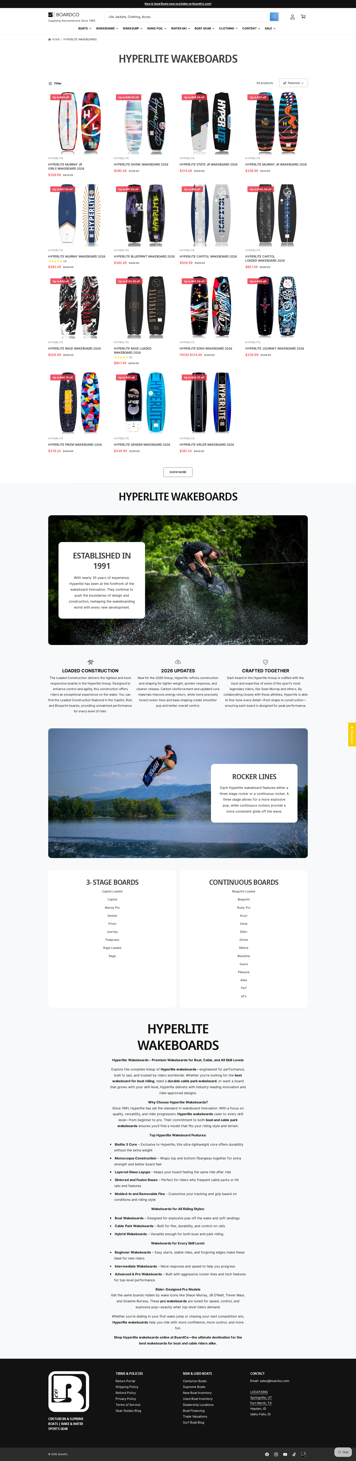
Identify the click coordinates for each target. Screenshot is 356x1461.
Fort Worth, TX (261, 1403)
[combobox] (192, 16)
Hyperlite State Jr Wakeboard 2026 (209, 164)
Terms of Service (128, 1405)
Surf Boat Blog (193, 1422)
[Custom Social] (303, 1454)
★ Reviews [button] (352, 734)
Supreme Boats (194, 1387)
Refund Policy (126, 1393)
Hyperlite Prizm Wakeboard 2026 (75, 444)
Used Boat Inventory (198, 1399)
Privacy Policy (126, 1399)
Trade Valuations (195, 1416)
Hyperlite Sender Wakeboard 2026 (142, 444)
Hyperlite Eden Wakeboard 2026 (206, 348)
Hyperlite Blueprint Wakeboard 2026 (144, 256)
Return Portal (125, 1381)
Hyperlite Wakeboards (80, 39)
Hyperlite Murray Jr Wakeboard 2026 (276, 164)
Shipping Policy (127, 1387)
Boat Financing (194, 1411)
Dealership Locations (198, 1405)
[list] (178, 686)
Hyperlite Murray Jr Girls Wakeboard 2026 (66, 166)
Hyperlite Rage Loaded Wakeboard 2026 (132, 350)
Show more (178, 472)
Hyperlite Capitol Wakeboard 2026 (208, 256)
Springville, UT (261, 1397)
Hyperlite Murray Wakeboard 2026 (76, 256)
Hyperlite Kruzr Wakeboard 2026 (207, 444)
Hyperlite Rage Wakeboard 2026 (74, 348)
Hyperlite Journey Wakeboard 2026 (274, 348)
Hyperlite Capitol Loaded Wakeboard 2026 (265, 258)
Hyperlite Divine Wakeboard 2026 (141, 164)
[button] (303, 16)
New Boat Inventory (197, 1393)
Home (56, 39)
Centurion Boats (195, 1381)
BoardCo (63, 1454)
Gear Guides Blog (128, 1411)
